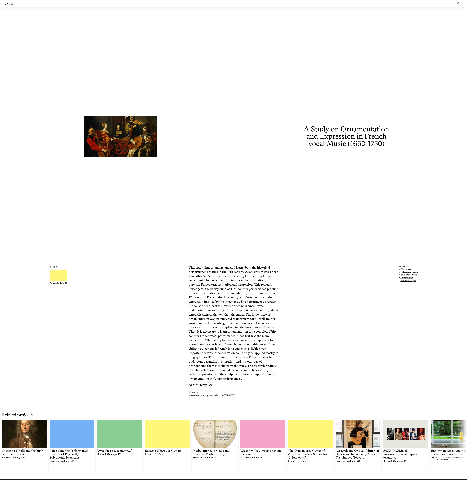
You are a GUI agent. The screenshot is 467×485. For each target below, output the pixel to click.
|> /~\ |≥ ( (8, 3)
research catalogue (408, 280)
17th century (405, 269)
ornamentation (406, 277)
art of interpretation (408, 274)
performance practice (409, 271)
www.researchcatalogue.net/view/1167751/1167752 (213, 395)
